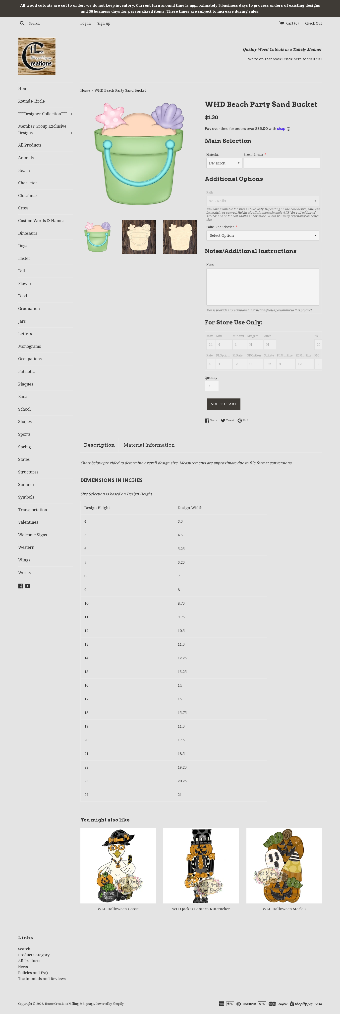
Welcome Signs (32, 535)
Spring (24, 447)
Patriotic (26, 371)
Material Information (149, 445)
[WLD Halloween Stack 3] (284, 865)
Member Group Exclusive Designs (45, 129)
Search (24, 949)
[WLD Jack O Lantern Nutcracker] (201, 865)
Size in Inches (253, 154)
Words (24, 572)
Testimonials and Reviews (42, 978)
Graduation (29, 308)
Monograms (29, 346)
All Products (29, 145)
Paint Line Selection (220, 227)
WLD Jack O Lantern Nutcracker (201, 909)
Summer (26, 484)
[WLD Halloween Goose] (118, 865)
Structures (28, 472)
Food (22, 296)
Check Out (313, 23)
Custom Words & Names (41, 220)
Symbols (26, 497)
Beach (24, 170)
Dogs (22, 245)
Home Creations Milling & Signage (69, 1004)
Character (27, 183)
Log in (85, 23)
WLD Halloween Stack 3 (284, 909)
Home (24, 88)
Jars (22, 321)
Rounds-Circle (31, 101)
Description (99, 445)
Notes (210, 265)
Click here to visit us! (303, 59)
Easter (24, 258)
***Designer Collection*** (45, 114)
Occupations (30, 358)
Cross (23, 208)
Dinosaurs (27, 233)
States (24, 459)
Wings (24, 560)
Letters (25, 333)
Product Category (34, 955)
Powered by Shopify (110, 1004)
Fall (21, 271)
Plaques (25, 384)
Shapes (25, 421)
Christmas (27, 195)
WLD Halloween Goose (118, 909)
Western (26, 547)
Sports (24, 434)
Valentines (28, 522)
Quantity (211, 378)
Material (212, 154)
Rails (22, 396)
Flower (25, 283)
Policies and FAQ (33, 973)
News (23, 967)
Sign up (103, 23)
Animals (26, 158)
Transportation (32, 509)
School (24, 409)
